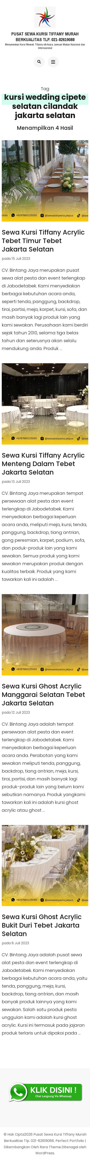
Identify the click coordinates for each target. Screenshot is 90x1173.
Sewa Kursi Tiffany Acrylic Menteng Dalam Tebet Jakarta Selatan (43, 464)
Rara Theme (50, 1147)
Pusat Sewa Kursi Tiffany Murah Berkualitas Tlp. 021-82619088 (45, 37)
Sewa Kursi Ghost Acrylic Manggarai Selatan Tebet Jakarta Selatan (43, 694)
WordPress (44, 1153)
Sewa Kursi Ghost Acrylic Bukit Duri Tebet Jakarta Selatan (42, 925)
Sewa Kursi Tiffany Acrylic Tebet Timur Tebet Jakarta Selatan (43, 241)
